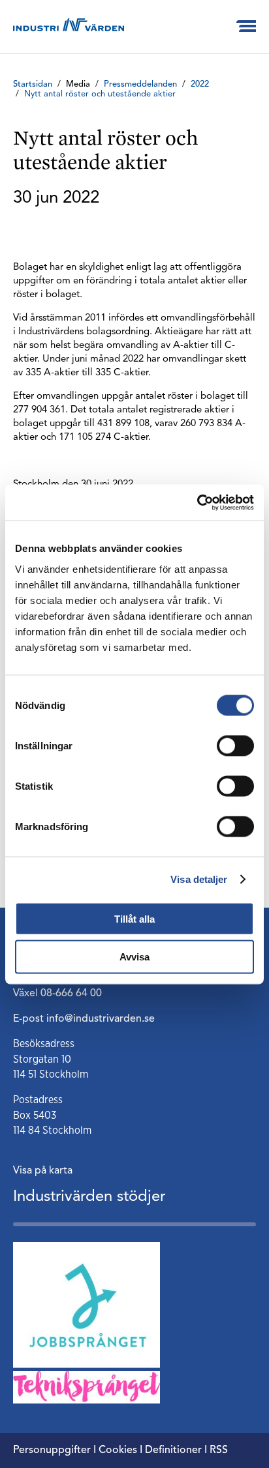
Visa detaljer (198, 879)
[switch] (235, 745)
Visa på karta (42, 1171)
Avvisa (134, 956)
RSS (219, 1450)
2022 (200, 84)
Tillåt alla (134, 918)
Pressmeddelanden (140, 84)
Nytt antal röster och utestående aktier (100, 94)
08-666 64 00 (71, 993)
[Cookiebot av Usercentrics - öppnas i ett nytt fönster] (197, 502)
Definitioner (173, 1450)
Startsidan (32, 84)
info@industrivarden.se (100, 1019)
